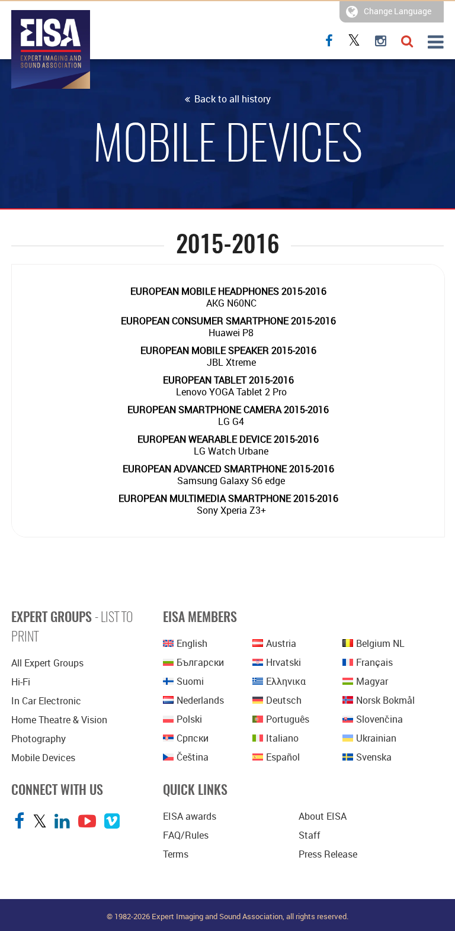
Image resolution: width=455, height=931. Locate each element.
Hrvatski (283, 662)
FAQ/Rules (186, 835)
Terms (175, 854)
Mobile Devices (43, 757)
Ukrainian (376, 738)
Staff (310, 835)
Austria (281, 643)
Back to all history (231, 98)
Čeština (193, 757)
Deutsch (284, 700)
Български (200, 662)
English (192, 643)
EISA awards (189, 816)
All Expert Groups (47, 662)
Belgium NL (380, 643)
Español (283, 757)
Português (287, 719)
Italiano (282, 738)
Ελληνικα (286, 681)
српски (193, 738)
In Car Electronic (46, 700)
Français (374, 662)
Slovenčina (379, 719)
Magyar (372, 681)
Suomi (190, 681)
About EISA (323, 816)
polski (189, 719)
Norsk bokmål (385, 700)
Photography (38, 738)
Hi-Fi (20, 681)
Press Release (328, 854)
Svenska (374, 757)
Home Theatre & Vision (59, 719)
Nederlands (200, 700)
